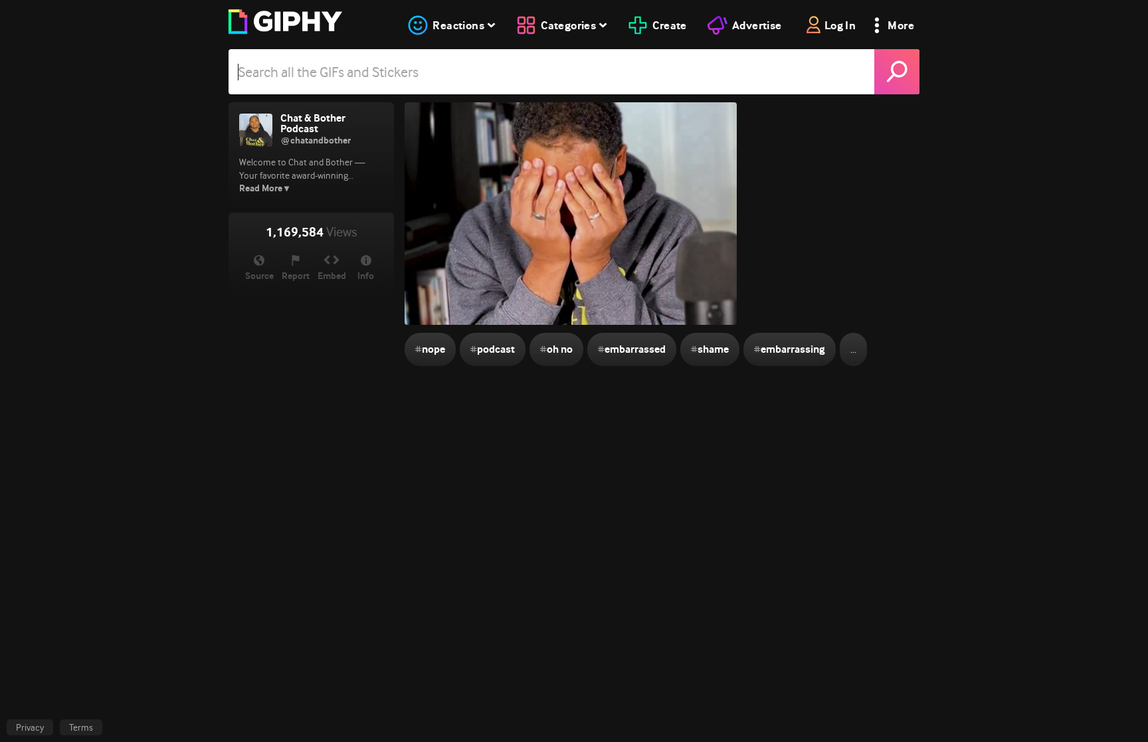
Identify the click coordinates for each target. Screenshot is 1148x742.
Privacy (30, 727)
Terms (81, 727)
